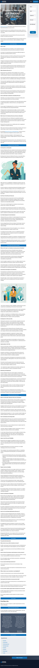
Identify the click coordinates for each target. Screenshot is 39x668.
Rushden (4, 647)
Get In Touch (13, 598)
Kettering (4, 649)
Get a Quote (13, 19)
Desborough (5, 651)
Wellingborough (5, 645)
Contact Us (35, 1)
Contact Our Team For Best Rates (13, 145)
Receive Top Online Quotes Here (13, 607)
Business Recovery (4, 26)
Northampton (5, 642)
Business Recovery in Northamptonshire (12, 131)
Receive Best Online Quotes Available (13, 245)
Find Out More (13, 538)
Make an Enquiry (20, 657)
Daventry (4, 640)
